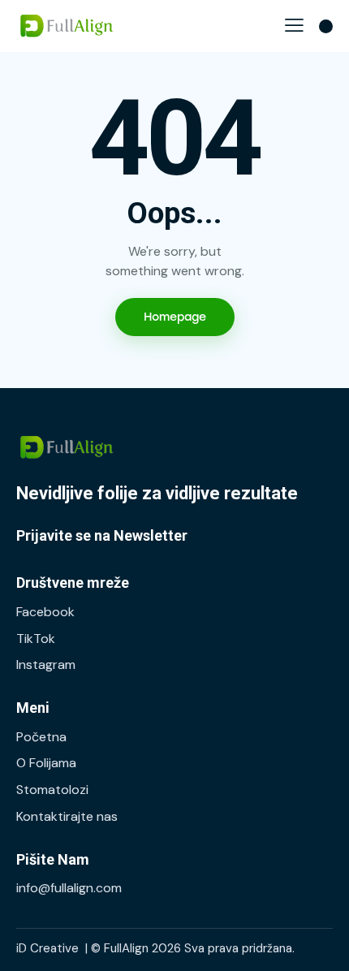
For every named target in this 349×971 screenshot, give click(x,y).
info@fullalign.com (69, 887)
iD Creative (47, 948)
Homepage (175, 317)
